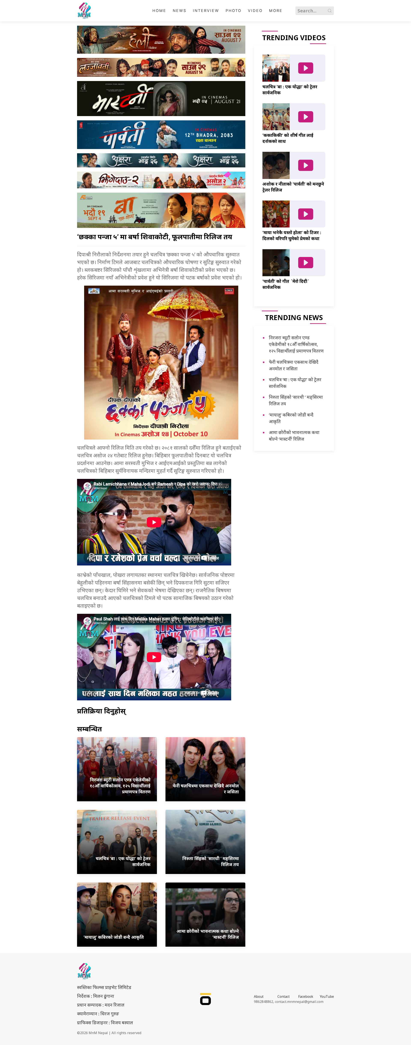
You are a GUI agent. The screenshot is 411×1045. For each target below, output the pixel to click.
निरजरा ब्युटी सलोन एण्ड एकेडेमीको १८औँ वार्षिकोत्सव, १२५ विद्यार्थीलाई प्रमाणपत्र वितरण (296, 344)
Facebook (305, 996)
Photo (233, 10)
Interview (206, 10)
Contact (283, 996)
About (259, 996)
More (276, 10)
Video (255, 10)
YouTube (327, 996)
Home (159, 10)
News (179, 10)
